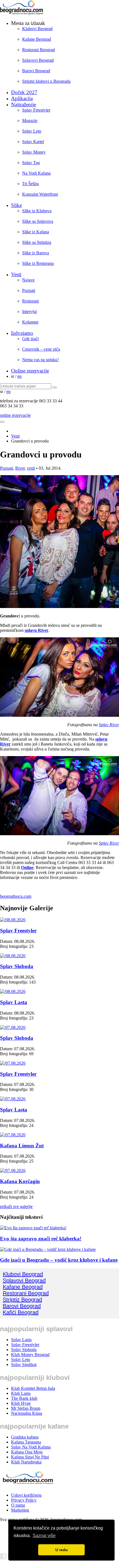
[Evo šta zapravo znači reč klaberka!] (33, 1227)
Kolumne (30, 322)
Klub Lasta (20, 1393)
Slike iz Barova (35, 252)
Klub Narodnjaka (26, 1462)
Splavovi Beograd (38, 60)
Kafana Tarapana (26, 1442)
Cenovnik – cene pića (41, 349)
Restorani (30, 301)
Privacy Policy (24, 1500)
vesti (31, 468)
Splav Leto (31, 131)
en (19, 376)
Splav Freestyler (36, 110)
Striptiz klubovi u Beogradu (46, 81)
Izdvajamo (22, 333)
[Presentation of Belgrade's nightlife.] (22, 13)
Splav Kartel (33, 141)
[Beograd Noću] (27, 1485)
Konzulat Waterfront (40, 194)
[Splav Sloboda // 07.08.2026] (12, 1027)
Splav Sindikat (24, 1364)
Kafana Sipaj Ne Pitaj (30, 1457)
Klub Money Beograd (30, 1354)
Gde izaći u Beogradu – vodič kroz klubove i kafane (59, 1260)
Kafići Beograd (20, 1312)
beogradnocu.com (15, 896)
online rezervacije (15, 415)
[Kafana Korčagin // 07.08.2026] (12, 1170)
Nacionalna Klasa (26, 1413)
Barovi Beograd (36, 70)
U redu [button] (61, 1550)
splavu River (36, 630)
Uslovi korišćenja (26, 1495)
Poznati (28, 290)
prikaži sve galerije (16, 1206)
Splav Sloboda (16, 966)
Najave (28, 280)
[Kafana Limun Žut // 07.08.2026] (12, 1134)
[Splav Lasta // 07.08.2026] (12, 1098)
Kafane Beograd (36, 39)
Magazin (29, 120)
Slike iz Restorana (38, 263)
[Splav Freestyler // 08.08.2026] (12, 919)
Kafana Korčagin (20, 1181)
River (20, 468)
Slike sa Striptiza (36, 242)
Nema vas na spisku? (40, 359)
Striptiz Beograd (22, 1300)
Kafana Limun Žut (22, 1145)
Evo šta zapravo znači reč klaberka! (40, 1238)
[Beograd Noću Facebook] (3, 1558)
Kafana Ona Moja (27, 1452)
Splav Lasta (13, 1002)
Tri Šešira (30, 183)
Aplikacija (22, 98)
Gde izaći (30, 338)
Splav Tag (31, 162)
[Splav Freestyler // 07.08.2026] (12, 1063)
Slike (16, 205)
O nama (18, 1505)
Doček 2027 (24, 92)
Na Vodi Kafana (36, 173)
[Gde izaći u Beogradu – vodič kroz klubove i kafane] (48, 1249)
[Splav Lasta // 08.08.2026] (12, 991)
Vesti (16, 274)
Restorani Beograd (38, 49)
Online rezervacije (30, 371)
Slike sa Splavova (37, 221)
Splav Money (34, 152)
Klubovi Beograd (37, 28)
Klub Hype (21, 1403)
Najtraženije (23, 104)
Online (27, 867)
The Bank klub (24, 1398)
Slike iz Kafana (35, 231)
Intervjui (29, 311)
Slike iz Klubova (36, 210)
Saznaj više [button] (44, 1535)
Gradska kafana (24, 1437)
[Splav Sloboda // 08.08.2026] (12, 955)
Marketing (20, 1510)
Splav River (109, 724)
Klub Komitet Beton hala (33, 1388)
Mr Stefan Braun (25, 1408)
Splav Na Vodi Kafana (31, 1447)
